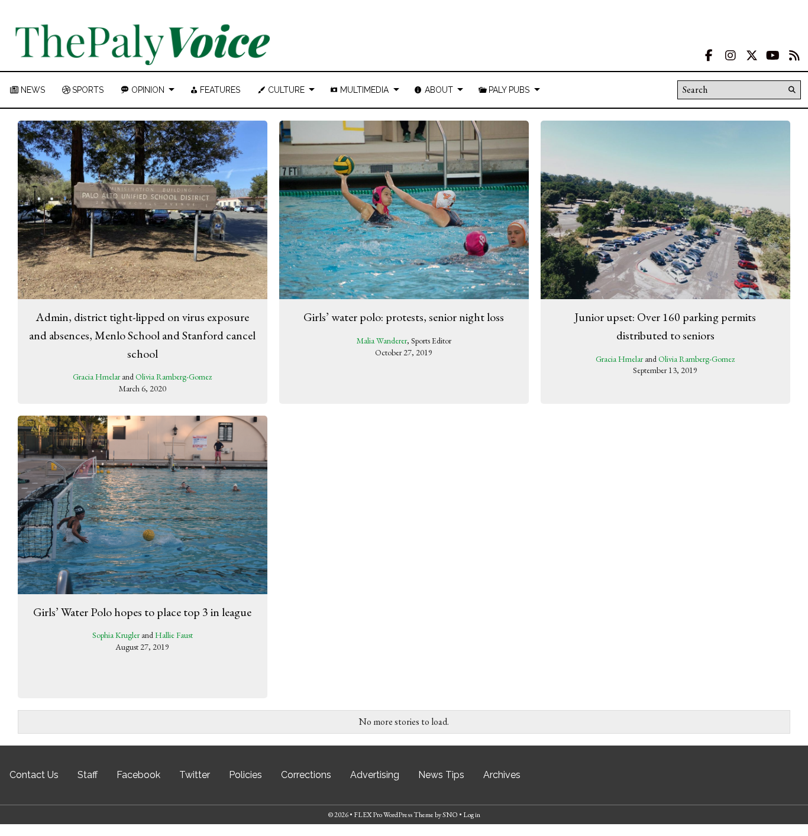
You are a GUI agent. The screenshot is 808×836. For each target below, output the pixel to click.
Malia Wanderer (382, 340)
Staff (87, 774)
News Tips (441, 774)
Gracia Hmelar (96, 376)
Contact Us (34, 774)
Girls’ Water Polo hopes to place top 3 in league (142, 612)
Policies (245, 774)
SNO (450, 814)
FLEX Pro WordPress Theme (394, 814)
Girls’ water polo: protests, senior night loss (403, 317)
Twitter (194, 774)
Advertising (374, 774)
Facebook (138, 774)
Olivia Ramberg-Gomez (173, 376)
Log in (471, 814)
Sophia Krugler (116, 635)
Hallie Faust (174, 635)
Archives (502, 774)
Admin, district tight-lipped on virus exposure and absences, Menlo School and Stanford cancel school (142, 335)
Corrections (306, 774)
